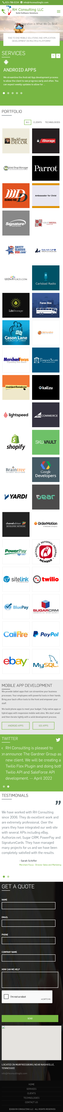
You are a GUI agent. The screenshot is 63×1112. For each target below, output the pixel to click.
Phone (5, 934)
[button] (4, 28)
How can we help (11, 969)
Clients (31, 1093)
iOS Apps (43, 725)
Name (4, 899)
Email (5, 917)
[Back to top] (53, 1102)
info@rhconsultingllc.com (14, 1073)
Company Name (9, 952)
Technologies (31, 1098)
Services (31, 1089)
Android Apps (15, 725)
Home (32, 1084)
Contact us (31, 1102)
